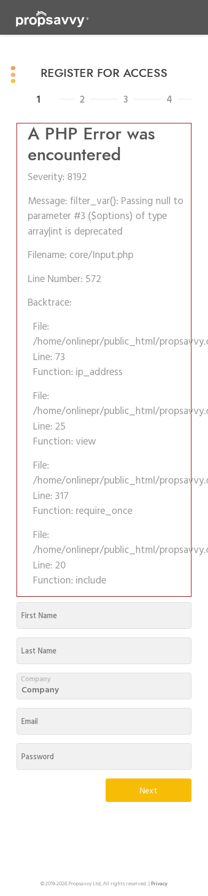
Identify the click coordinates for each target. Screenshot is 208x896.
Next (148, 790)
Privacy (159, 883)
